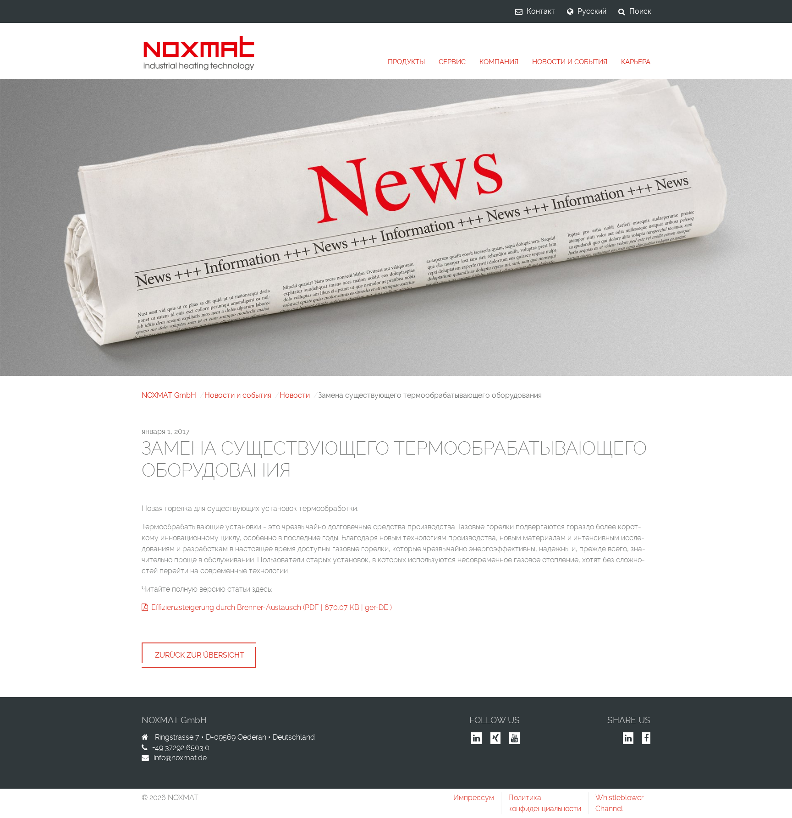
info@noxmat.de (180, 757)
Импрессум (473, 797)
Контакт (541, 11)
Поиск (640, 11)
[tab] (406, 62)
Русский (592, 11)
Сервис (452, 62)
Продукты (406, 62)
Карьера (635, 62)
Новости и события (569, 62)
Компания (498, 62)
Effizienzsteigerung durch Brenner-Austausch (226, 607)
